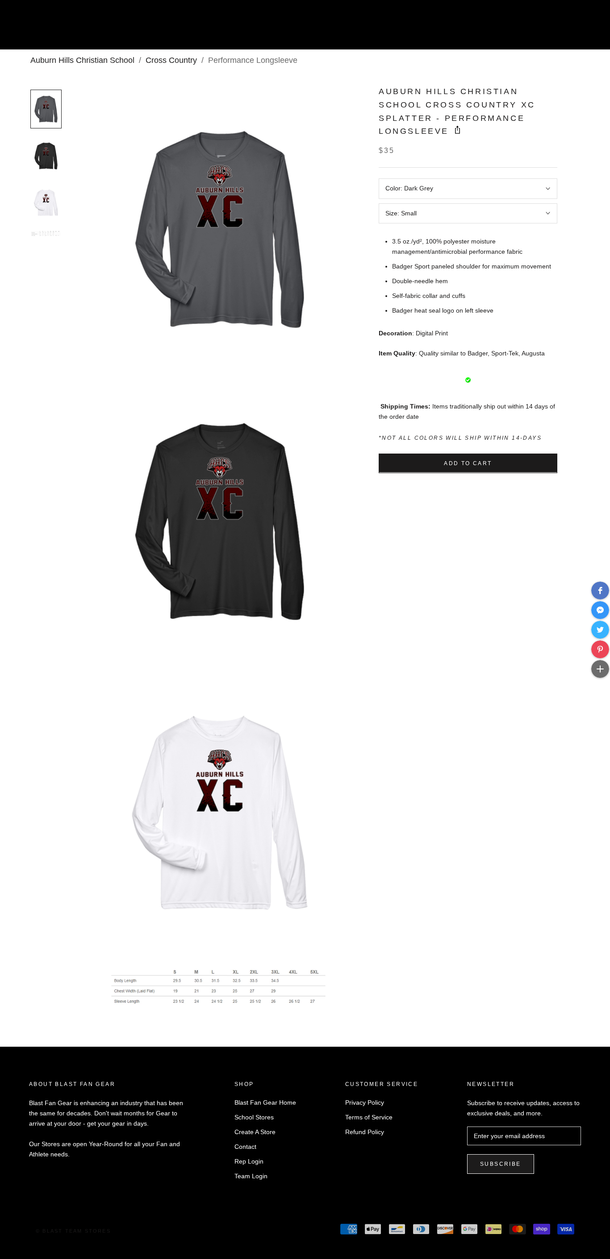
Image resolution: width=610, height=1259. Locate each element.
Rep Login (248, 1161)
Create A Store (255, 1131)
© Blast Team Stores (73, 1231)
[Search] (563, 28)
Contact (245, 1146)
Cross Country (171, 60)
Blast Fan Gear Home (265, 1102)
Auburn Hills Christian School (82, 60)
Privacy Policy (364, 1102)
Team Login (250, 1176)
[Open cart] (583, 28)
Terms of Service (369, 1117)
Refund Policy (364, 1131)
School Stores (254, 1117)
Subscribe (500, 1164)
